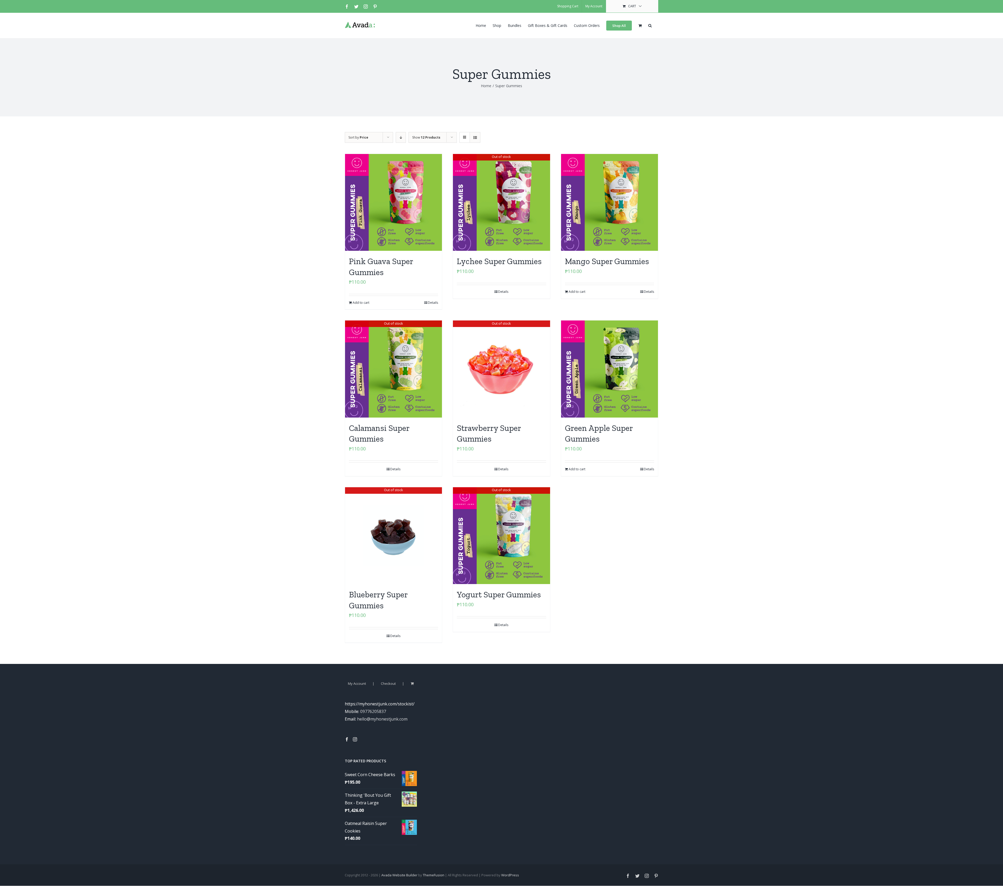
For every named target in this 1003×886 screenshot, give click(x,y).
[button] (650, 25)
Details (433, 302)
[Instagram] (355, 739)
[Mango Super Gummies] (609, 202)
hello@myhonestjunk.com (382, 719)
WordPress (510, 875)
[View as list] (475, 137)
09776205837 (373, 711)
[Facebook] (347, 739)
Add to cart (361, 302)
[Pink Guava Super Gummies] (393, 202)
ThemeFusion (433, 875)
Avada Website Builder (399, 875)
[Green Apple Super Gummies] (609, 368)
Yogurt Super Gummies (499, 594)
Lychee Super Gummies (499, 261)
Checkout (388, 683)
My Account (357, 683)
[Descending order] (401, 137)
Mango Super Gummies (607, 261)
